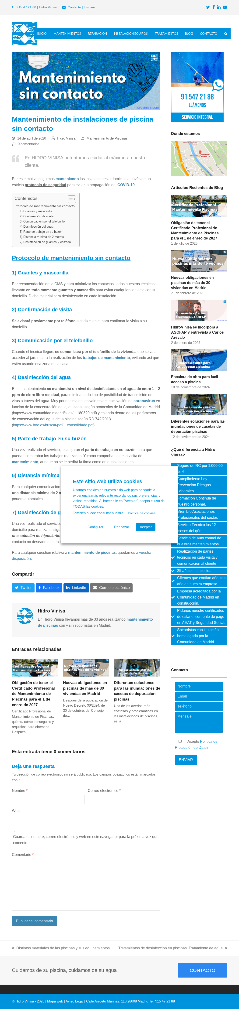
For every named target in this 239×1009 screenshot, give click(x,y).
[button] (226, 33)
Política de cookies (141, 513)
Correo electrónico (104, 791)
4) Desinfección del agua (36, 226)
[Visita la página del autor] (25, 616)
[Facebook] (213, 7)
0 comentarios (28, 144)
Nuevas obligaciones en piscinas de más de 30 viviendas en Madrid (85, 688)
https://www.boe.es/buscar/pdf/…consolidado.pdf (53, 425)
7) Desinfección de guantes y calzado (45, 242)
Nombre (20, 791)
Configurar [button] (95, 527)
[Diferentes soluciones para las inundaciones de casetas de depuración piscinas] (137, 667)
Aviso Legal (74, 1001)
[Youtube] (225, 7)
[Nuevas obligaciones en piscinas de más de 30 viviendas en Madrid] (86, 667)
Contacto (74, 7)
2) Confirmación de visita (36, 216)
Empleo (89, 7)
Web (16, 811)
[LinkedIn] (219, 7)
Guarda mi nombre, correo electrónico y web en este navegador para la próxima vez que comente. (85, 840)
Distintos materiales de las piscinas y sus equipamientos (63, 948)
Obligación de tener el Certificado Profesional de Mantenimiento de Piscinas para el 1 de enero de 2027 (33, 693)
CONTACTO (202, 970)
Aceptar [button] (146, 527)
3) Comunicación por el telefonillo (42, 221)
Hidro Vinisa (66, 138)
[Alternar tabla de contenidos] (69, 199)
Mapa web (55, 1001)
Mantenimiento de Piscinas (107, 138)
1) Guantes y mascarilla (36, 211)
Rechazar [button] (121, 527)
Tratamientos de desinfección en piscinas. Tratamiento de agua (170, 948)
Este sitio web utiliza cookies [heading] (107, 481)
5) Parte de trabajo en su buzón (41, 231)
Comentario (23, 855)
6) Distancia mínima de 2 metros (42, 237)
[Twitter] (208, 7)
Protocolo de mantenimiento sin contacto (44, 206)
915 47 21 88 (26, 7)
